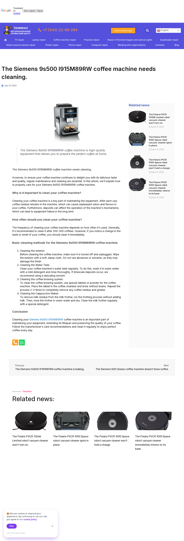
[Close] (52, 526)
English (164, 30)
